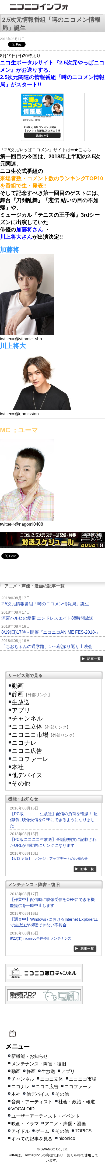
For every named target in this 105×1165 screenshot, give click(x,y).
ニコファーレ (30, 759)
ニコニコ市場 (30, 734)
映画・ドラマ (25, 1123)
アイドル (20, 1131)
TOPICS (83, 1130)
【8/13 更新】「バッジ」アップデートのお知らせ (49, 859)
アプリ (21, 710)
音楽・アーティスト (31, 1101)
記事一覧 (92, 659)
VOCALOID (22, 1108)
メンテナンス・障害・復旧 (38, 1064)
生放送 (21, 702)
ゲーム (42, 1131)
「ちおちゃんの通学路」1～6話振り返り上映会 (46, 646)
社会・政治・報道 (76, 1101)
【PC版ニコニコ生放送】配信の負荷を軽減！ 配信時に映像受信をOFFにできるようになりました (53, 819)
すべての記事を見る (31, 1138)
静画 (18, 694)
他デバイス (27, 775)
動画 (18, 686)
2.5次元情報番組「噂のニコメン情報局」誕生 (45, 603)
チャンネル (27, 718)
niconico (66, 1138)
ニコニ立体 (27, 726)
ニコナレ (24, 742)
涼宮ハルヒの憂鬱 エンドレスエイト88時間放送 (47, 618)
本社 (18, 767)
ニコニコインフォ (52, 7)
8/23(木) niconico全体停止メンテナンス (40, 938)
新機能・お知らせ (29, 1056)
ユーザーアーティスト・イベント (45, 1116)
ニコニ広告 (27, 751)
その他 (21, 783)
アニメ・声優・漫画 (65, 1123)
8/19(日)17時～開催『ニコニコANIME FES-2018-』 (50, 632)
